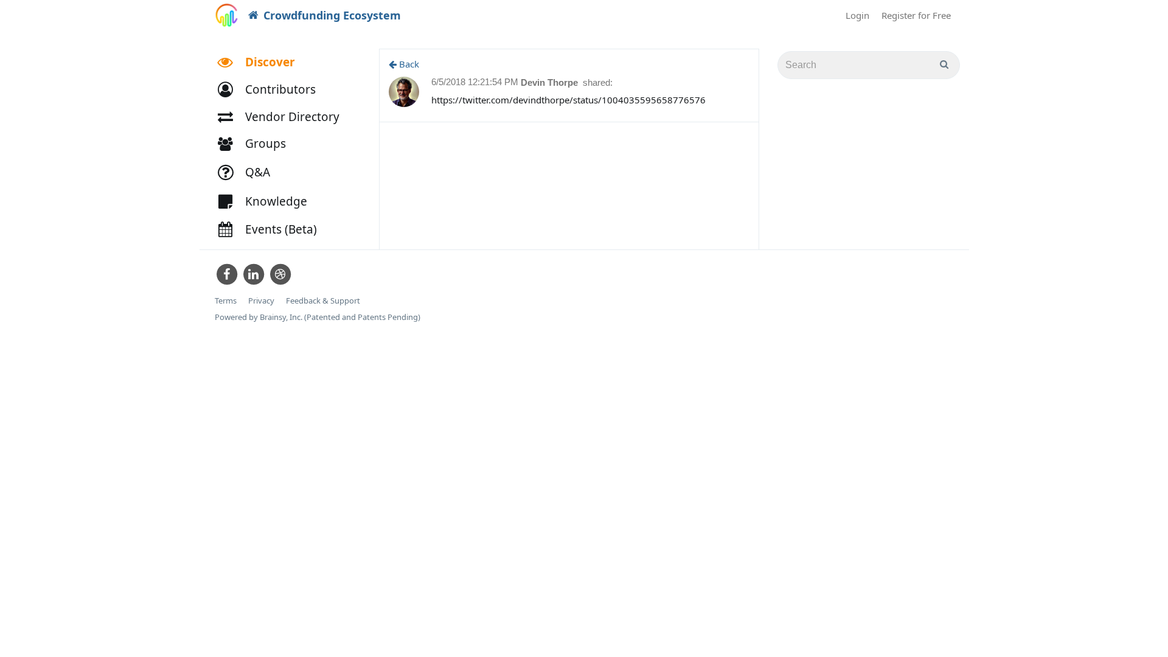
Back (408, 64)
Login (857, 15)
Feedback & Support (323, 301)
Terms (226, 301)
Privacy (261, 301)
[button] (272, 89)
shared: (598, 82)
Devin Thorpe (550, 82)
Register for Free (916, 15)
